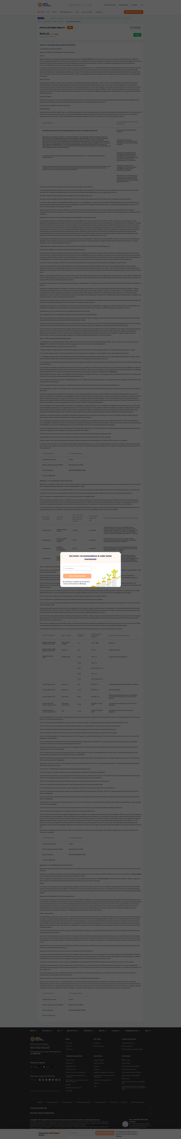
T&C (80, 581)
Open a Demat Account (77, 576)
